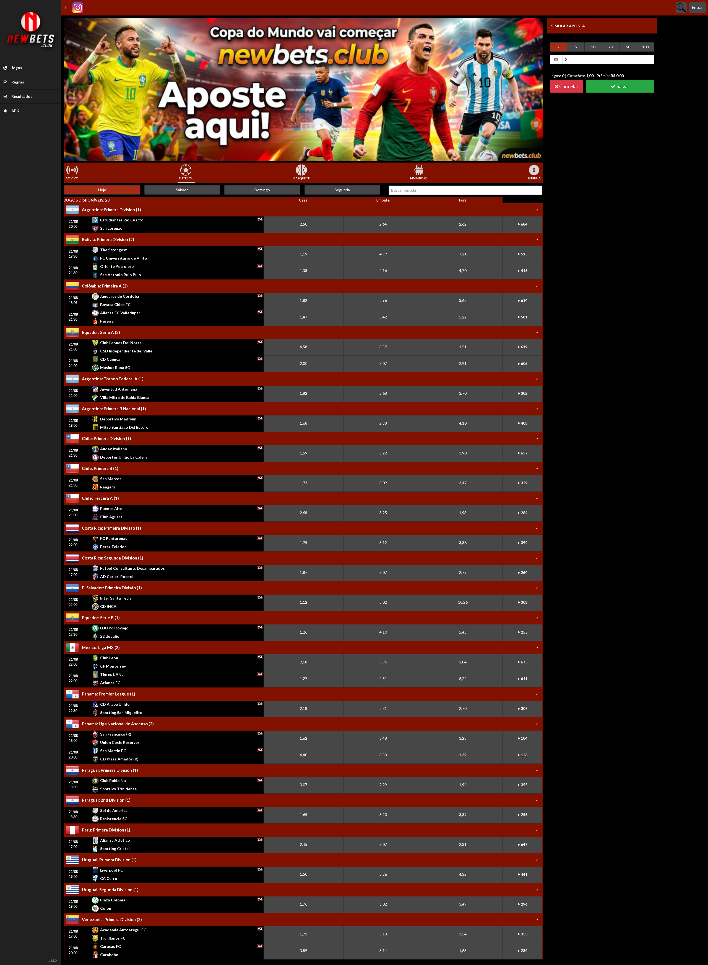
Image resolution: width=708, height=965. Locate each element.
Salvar (622, 86)
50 (628, 47)
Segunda (342, 189)
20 (610, 47)
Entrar (697, 7)
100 (645, 47)
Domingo (262, 189)
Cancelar (568, 86)
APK (15, 110)
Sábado (182, 189)
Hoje (102, 189)
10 (593, 47)
